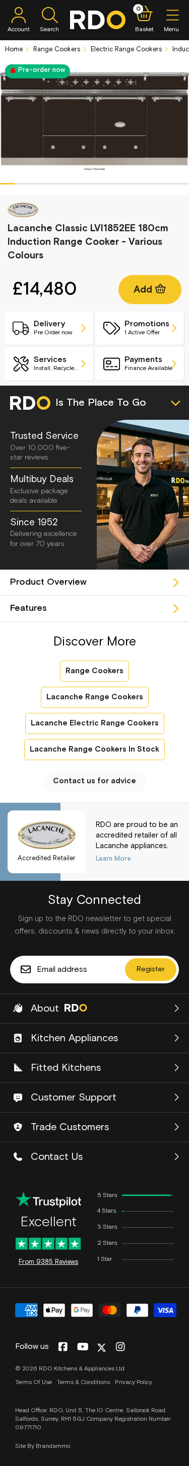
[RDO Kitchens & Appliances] (97, 20)
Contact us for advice (94, 781)
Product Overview (48, 582)
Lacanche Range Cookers (94, 697)
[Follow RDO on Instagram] (120, 1347)
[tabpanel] (94, 121)
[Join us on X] (101, 1347)
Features (28, 608)
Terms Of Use (33, 1383)
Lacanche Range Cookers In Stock (94, 749)
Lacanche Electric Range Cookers (95, 723)
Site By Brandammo (42, 1446)
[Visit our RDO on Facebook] (62, 1347)
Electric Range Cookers (125, 49)
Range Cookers (55, 49)
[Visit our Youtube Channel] (83, 1347)
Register (151, 969)
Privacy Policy (133, 1383)
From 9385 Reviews (48, 1262)
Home (14, 49)
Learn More (113, 859)
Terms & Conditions (83, 1383)
